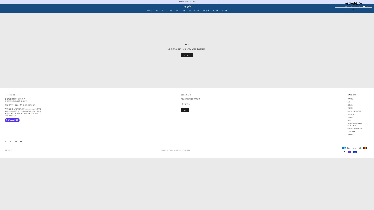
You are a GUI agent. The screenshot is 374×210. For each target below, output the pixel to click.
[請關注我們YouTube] (21, 141)
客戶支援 (224, 10)
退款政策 (350, 108)
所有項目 (149, 10)
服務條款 (350, 105)
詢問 (349, 102)
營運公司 (350, 117)
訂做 (177, 10)
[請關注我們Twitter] (11, 141)
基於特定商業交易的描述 (354, 111)
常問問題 (350, 99)
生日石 (170, 10)
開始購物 (187, 55)
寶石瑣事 (215, 10)
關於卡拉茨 (206, 10)
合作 (184, 10)
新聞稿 (349, 120)
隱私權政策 (351, 114)
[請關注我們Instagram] (16, 141)
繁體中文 (7, 150)
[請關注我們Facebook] (6, 141)
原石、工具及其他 (194, 10)
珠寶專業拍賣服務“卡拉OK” (355, 128)
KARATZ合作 (351, 131)
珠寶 (163, 10)
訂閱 (185, 110)
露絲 (157, 10)
